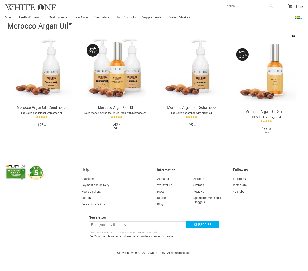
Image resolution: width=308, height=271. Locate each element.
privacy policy (152, 232)
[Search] (271, 5)
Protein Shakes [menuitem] (179, 17)
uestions (88, 179)
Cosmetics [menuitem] (101, 17)
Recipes (162, 198)
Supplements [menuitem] (152, 17)
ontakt (87, 198)
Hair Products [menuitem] (126, 17)
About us (163, 179)
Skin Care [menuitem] (81, 17)
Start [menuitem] (8, 17)
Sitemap (198, 185)
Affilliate (198, 179)
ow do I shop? (92, 191)
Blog (160, 204)
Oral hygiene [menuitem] (58, 17)
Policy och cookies (93, 204)
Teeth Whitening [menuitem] (31, 17)
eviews (199, 191)
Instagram (240, 185)
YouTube (238, 191)
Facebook (239, 179)
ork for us (166, 185)
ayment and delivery (96, 185)
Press (160, 191)
